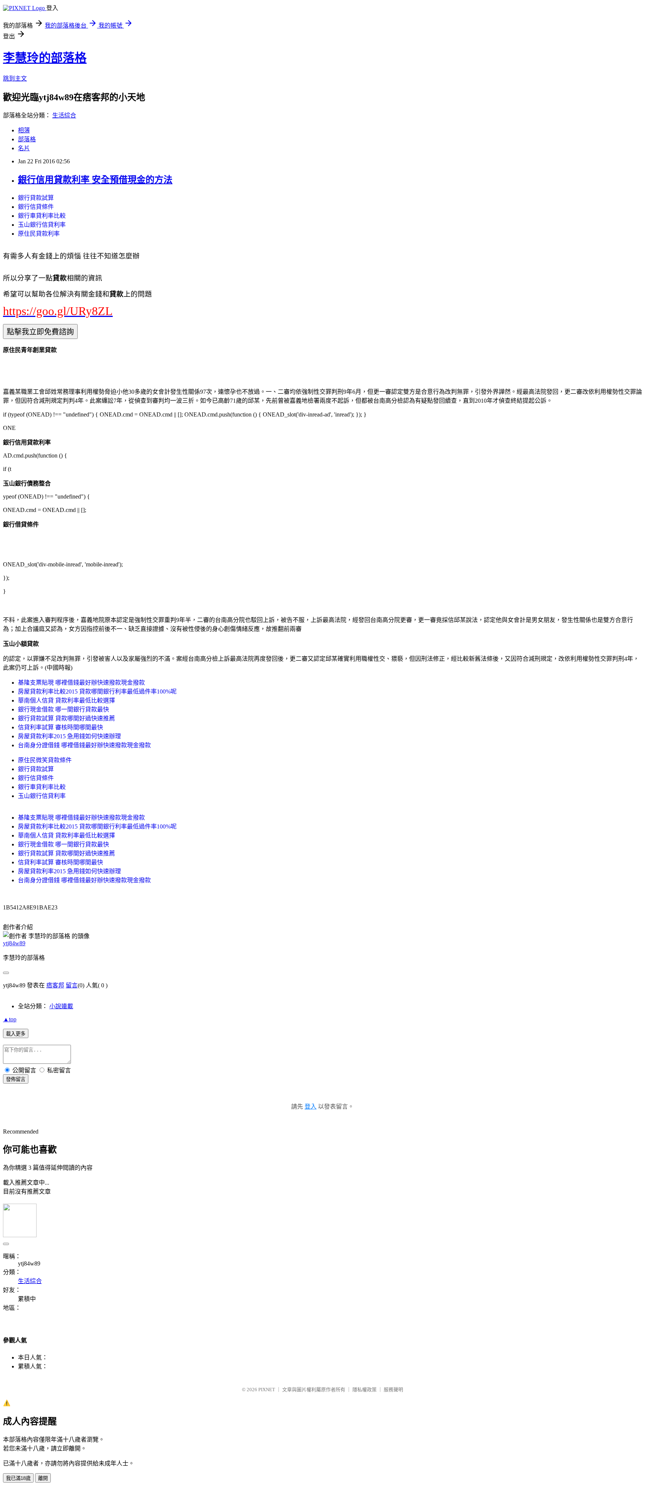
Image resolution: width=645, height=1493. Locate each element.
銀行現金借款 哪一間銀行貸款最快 (63, 709)
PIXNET (266, 1389)
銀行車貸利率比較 (42, 216)
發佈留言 (15, 1079)
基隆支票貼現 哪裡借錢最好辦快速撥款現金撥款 (81, 682)
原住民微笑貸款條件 (45, 760)
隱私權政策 (364, 1389)
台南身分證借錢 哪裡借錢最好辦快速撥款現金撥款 (84, 745)
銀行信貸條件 (36, 207)
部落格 (27, 139)
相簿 (24, 130)
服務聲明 (393, 1389)
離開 (43, 1478)
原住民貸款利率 (39, 233)
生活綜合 (64, 115)
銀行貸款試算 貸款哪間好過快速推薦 (66, 718)
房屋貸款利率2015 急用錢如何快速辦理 (69, 736)
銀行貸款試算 (36, 198)
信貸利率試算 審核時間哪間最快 (60, 727)
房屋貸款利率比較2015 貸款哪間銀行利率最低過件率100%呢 (97, 691)
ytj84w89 (14, 943)
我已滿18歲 (18, 1478)
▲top (9, 1019)
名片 (24, 148)
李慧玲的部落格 (45, 58)
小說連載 (61, 1006)
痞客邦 (55, 985)
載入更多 (15, 1034)
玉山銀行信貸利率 (42, 224)
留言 (72, 985)
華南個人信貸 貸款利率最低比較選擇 (66, 700)
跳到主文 (15, 78)
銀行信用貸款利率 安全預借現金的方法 (95, 180)
